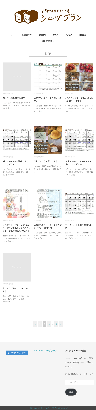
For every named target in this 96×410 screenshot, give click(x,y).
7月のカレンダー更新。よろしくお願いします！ (79, 99)
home (12, 35)
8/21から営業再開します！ (15, 97)
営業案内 (42, 35)
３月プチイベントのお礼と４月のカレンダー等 (78, 163)
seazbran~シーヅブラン (45, 350)
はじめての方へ (48, 41)
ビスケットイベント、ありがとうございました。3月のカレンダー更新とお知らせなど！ (17, 227)
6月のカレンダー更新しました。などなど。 (15, 163)
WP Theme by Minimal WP (60, 408)
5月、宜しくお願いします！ (47, 161)
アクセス (69, 35)
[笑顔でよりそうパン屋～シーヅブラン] (48, 10)
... (10, 108)
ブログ (55, 35)
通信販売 (83, 35)
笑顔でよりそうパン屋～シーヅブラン (40, 408)
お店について (27, 35)
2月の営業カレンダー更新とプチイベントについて (48, 226)
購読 (71, 392)
